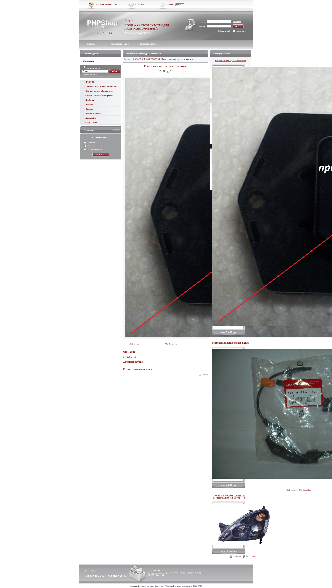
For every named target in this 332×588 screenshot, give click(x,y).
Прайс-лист (90, 100)
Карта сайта (90, 118)
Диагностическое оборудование (99, 91)
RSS (152, 575)
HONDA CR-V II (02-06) (150, 59)
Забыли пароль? (224, 31)
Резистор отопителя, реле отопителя (230, 61)
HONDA (135, 59)
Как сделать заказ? (120, 44)
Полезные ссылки (93, 113)
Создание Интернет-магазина (142, 586)
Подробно (307, 490)
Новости (89, 104)
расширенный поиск (89, 74)
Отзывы (89, 109)
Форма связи (91, 122)
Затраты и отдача (148, 44)
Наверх (205, 374)
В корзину (136, 344)
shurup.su (128, 20)
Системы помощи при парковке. (99, 95)
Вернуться (173, 344)
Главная (91, 44)
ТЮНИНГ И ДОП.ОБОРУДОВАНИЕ (102, 86)
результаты (116, 130)
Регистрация (237, 22)
